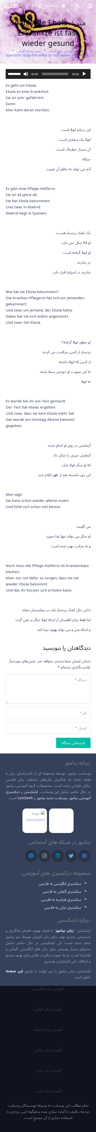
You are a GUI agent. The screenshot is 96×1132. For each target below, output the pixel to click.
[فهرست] (89, 6)
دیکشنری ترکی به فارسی (62, 907)
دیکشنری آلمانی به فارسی (61, 891)
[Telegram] (31, 856)
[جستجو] (77, 6)
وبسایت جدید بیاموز (52, 798)
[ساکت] (25, 73)
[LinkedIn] (58, 856)
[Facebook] (84, 856)
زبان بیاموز (65, 930)
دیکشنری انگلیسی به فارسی (60, 884)
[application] (48, 74)
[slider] (15, 73)
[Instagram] (44, 856)
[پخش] (84, 73)
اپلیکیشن (31, 792)
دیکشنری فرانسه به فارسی (61, 900)
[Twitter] (71, 856)
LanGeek (25, 798)
